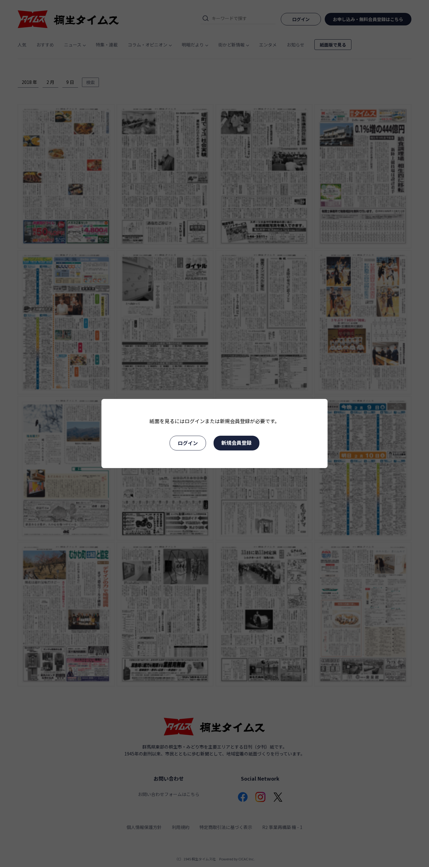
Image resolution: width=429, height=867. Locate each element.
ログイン (188, 443)
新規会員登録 (236, 442)
